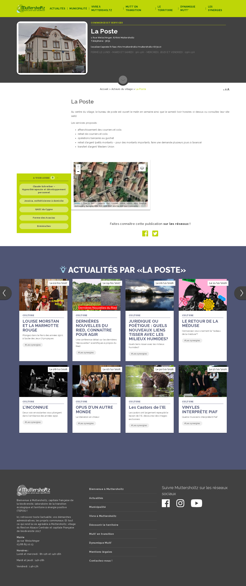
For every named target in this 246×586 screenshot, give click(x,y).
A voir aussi (43, 177)
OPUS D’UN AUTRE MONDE (94, 409)
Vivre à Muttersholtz (101, 8)
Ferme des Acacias (44, 217)
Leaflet (77, 203)
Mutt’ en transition (133, 8)
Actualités (57, 8)
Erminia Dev (44, 226)
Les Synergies (215, 8)
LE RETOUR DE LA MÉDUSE (200, 323)
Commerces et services (107, 22)
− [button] (78, 171)
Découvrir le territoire (103, 524)
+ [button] (78, 166)
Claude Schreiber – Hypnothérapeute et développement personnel (44, 189)
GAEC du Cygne (44, 209)
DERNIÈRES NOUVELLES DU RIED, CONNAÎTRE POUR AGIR (94, 328)
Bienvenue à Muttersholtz (106, 489)
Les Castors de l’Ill (147, 407)
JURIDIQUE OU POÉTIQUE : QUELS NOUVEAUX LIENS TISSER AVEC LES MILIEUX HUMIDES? (148, 330)
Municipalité (78, 8)
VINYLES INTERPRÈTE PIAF (200, 409)
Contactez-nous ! (100, 560)
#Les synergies (33, 345)
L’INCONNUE (35, 407)
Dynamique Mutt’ (187, 8)
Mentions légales (100, 551)
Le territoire (165, 8)
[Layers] (142, 167)
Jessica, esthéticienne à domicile (44, 201)
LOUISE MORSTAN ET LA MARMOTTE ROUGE (41, 326)
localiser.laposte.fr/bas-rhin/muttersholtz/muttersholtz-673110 (126, 47)
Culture (28, 315)
